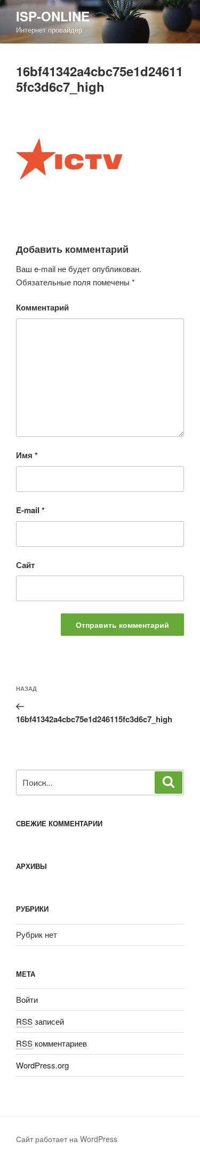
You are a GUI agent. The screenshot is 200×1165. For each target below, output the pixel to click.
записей (40, 1021)
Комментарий (42, 307)
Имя (27, 455)
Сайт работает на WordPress (66, 1139)
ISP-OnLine (53, 16)
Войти (27, 999)
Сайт (25, 565)
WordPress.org (42, 1065)
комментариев (51, 1043)
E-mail (30, 510)
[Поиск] (168, 782)
